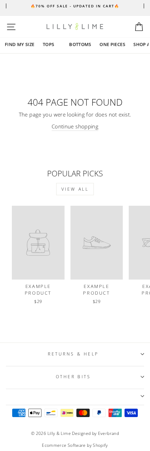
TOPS (48, 44)
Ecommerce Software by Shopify (75, 445)
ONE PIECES (112, 44)
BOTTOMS (80, 44)
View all (75, 189)
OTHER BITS (73, 376)
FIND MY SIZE (20, 44)
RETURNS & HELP (73, 354)
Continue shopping (75, 126)
